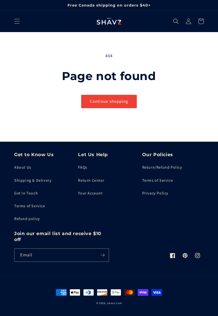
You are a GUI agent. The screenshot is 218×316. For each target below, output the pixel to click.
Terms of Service (29, 205)
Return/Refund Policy (162, 167)
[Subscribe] (102, 255)
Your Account (90, 193)
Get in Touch (26, 193)
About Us (22, 167)
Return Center (91, 180)
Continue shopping (109, 101)
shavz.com (114, 303)
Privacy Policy (155, 193)
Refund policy (27, 218)
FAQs (82, 167)
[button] (17, 21)
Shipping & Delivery (32, 180)
